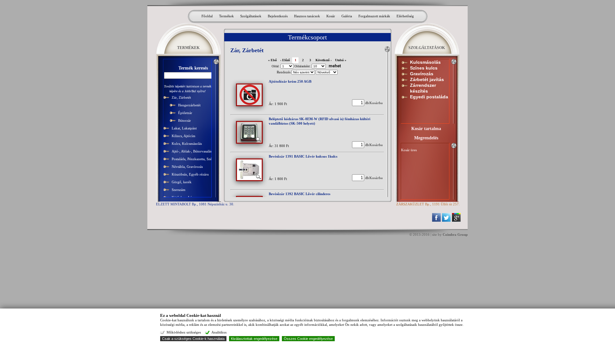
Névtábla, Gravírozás (187, 167)
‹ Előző (285, 60)
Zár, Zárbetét (181, 97)
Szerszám (178, 190)
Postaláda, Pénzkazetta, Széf (192, 159)
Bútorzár (184, 120)
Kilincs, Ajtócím (183, 136)
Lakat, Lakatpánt (184, 128)
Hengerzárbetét (189, 105)
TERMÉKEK (188, 47)
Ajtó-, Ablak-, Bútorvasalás (192, 151)
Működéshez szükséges (184, 332)
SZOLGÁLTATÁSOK (426, 47)
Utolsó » (340, 60)
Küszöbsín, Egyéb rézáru (190, 174)
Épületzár (185, 113)
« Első (272, 60)
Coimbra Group (455, 234)
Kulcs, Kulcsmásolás (187, 143)
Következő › (324, 60)
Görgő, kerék (182, 182)
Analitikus (218, 332)
